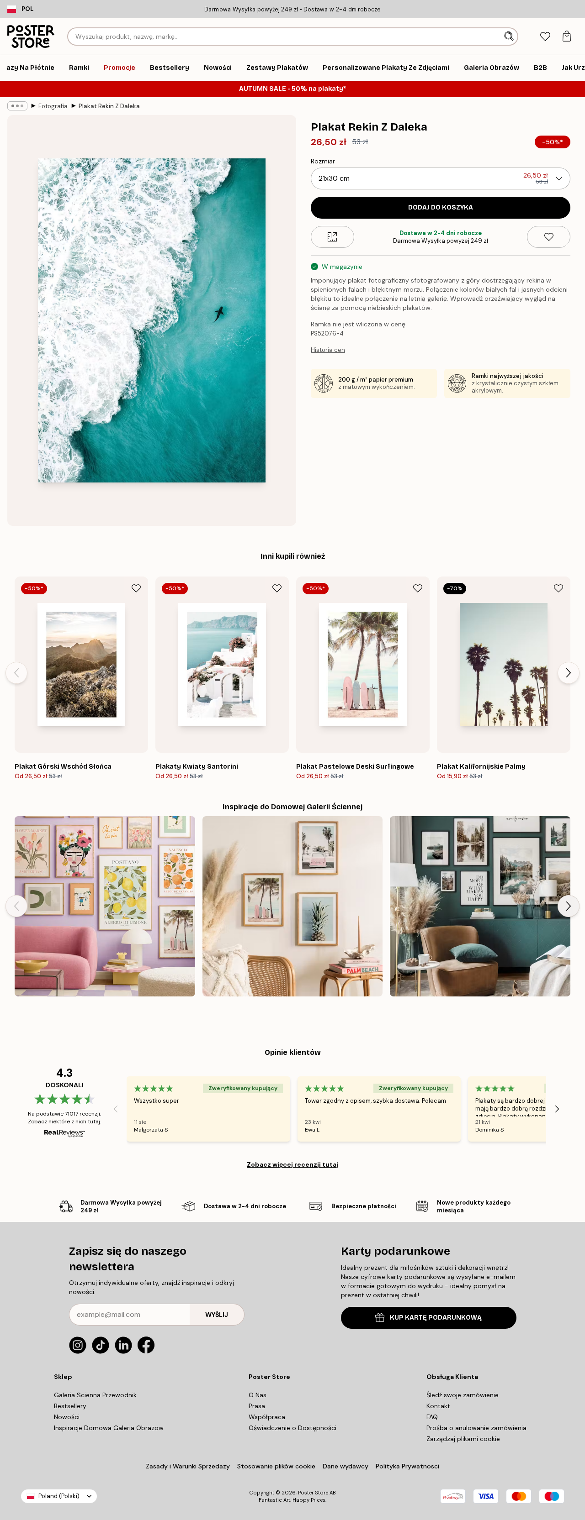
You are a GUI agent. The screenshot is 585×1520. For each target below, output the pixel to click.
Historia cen (328, 350)
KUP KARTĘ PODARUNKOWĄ (436, 1317)
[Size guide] (332, 237)
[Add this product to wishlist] (548, 237)
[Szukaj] (509, 36)
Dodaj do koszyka (440, 207)
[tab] (545, 37)
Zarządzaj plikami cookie (463, 1439)
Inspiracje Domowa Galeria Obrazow (109, 1428)
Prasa (257, 1406)
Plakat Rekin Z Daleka (109, 106)
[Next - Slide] (569, 673)
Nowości (67, 1417)
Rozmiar (323, 161)
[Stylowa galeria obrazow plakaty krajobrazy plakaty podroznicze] (480, 906)
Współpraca (267, 1417)
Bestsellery (70, 1406)
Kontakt (438, 1406)
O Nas (257, 1395)
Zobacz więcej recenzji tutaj (292, 1164)
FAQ (432, 1417)
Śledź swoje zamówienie (462, 1395)
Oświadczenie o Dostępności (292, 1428)
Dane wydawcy (345, 1466)
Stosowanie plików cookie (276, 1466)
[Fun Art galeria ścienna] (105, 906)
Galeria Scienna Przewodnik (95, 1395)
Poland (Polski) (59, 1496)
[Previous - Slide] (16, 673)
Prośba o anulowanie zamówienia (476, 1428)
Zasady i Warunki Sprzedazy (188, 1466)
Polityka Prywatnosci (407, 1466)
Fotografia (53, 106)
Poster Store (313, 1492)
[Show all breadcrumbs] (17, 105)
